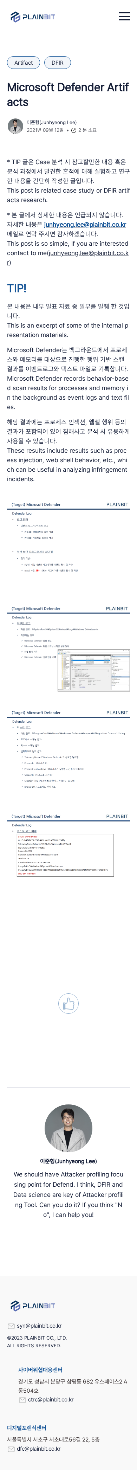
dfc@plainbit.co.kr (39, 1448)
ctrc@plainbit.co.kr (51, 1399)
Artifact (23, 62)
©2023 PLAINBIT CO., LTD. (37, 1338)
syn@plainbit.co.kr (39, 1325)
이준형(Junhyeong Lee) (52, 122)
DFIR (58, 62)
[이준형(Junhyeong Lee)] (68, 1128)
